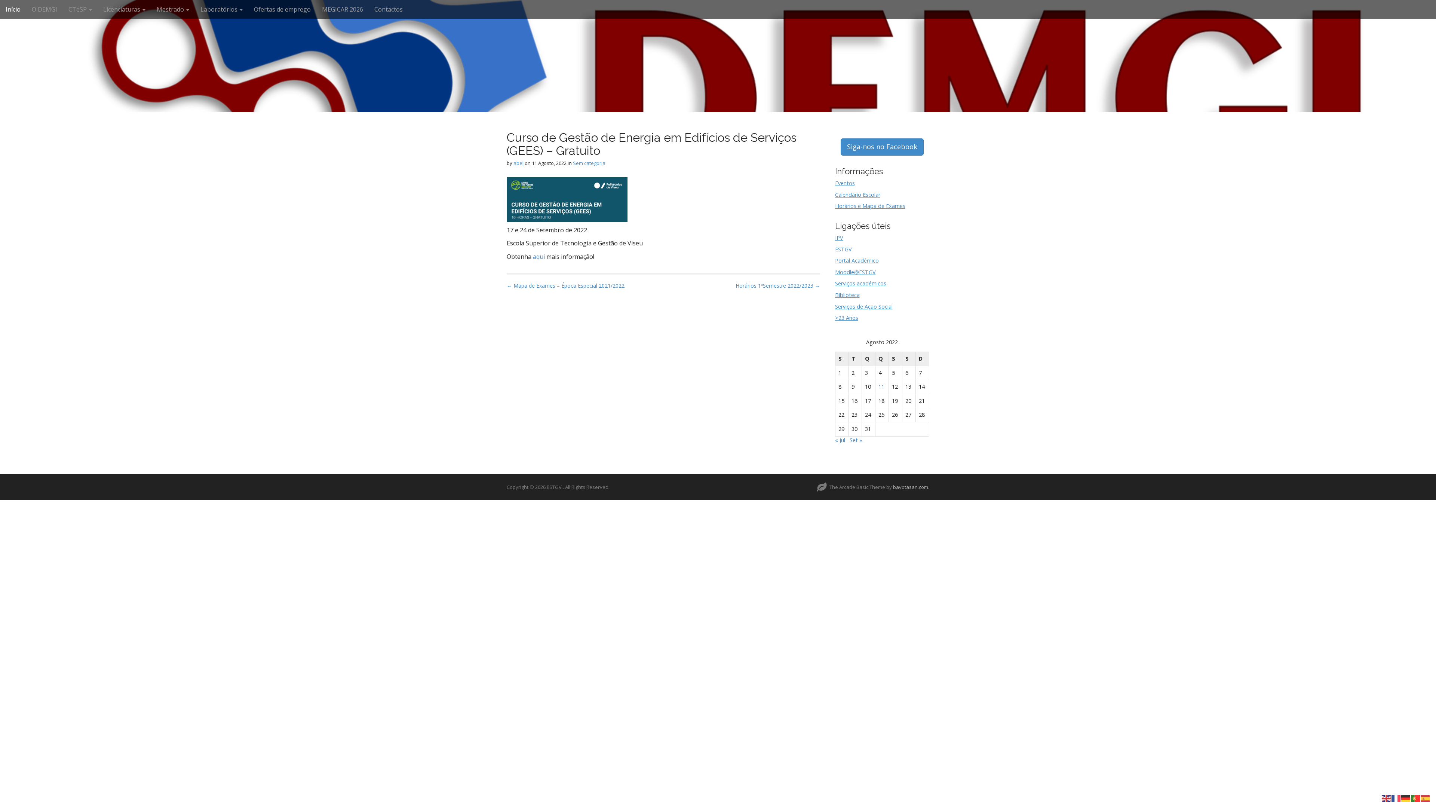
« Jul (840, 440)
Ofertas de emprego (282, 9)
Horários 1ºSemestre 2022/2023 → (778, 285)
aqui (539, 256)
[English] (1386, 798)
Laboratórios (219, 9)
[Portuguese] (1416, 798)
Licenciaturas (122, 9)
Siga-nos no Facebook (882, 146)
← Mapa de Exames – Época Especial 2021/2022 (566, 285)
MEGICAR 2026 (342, 9)
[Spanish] (1425, 798)
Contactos (388, 9)
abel (518, 163)
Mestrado (171, 9)
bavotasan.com (910, 487)
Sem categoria (589, 163)
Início (13, 9)
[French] (1396, 798)
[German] (1406, 798)
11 (881, 386)
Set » (856, 440)
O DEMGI (44, 9)
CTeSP (78, 9)
